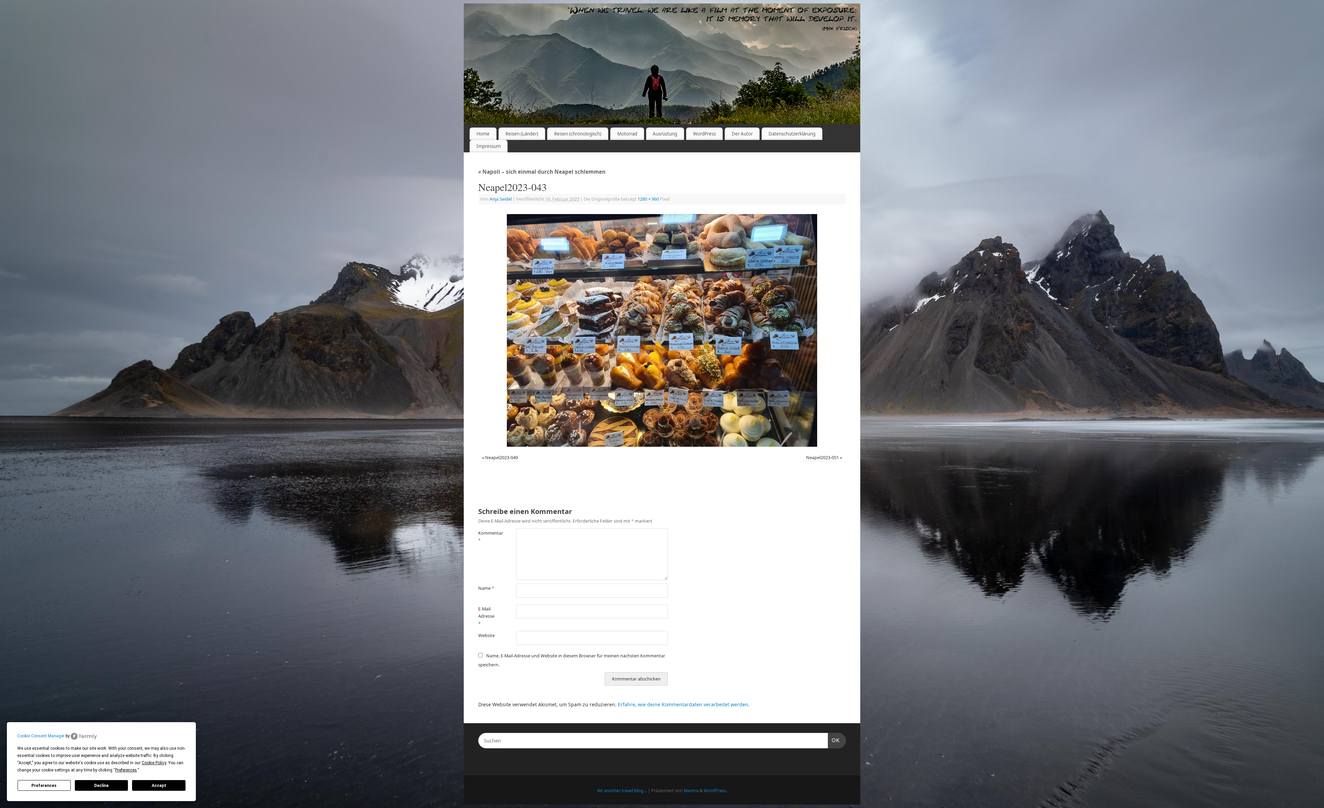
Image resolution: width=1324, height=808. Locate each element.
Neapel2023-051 (822, 458)
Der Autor (742, 134)
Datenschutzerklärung (792, 134)
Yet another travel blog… (622, 791)
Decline (101, 785)
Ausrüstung (665, 134)
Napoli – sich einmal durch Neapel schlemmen (541, 171)
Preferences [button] (126, 770)
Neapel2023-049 (501, 458)
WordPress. (715, 791)
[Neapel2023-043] (662, 330)
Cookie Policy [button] (154, 762)
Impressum (489, 146)
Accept (159, 785)
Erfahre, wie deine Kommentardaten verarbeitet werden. (684, 704)
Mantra (691, 791)
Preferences (44, 785)
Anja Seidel (501, 199)
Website (486, 635)
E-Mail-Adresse (486, 616)
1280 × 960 (648, 199)
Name (486, 588)
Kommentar (487, 536)
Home (483, 134)
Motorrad (627, 134)
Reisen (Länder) (521, 134)
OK (834, 740)
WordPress (704, 134)
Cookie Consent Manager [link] (40, 736)
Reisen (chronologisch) (577, 134)
